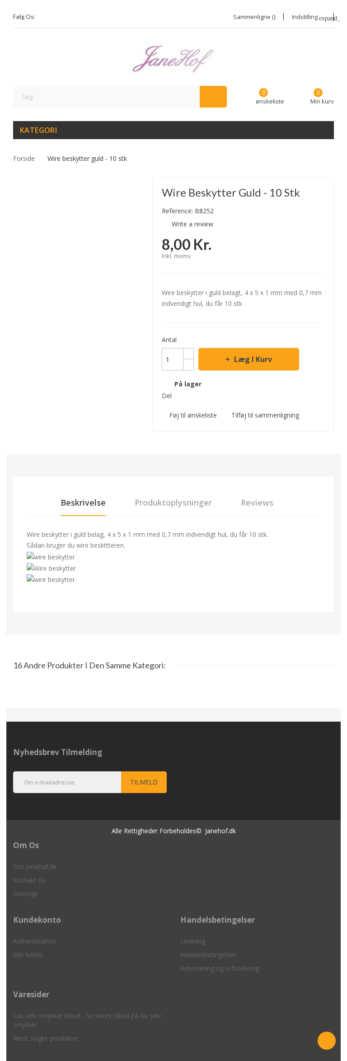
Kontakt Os (29, 880)
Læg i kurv (253, 359)
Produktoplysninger (173, 502)
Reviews (257, 502)
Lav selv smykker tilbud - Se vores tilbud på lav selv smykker (87, 1020)
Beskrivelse (83, 502)
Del (180, 395)
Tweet (197, 395)
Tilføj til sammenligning (265, 415)
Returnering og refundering (219, 968)
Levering (192, 941)
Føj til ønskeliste (193, 415)
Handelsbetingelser (208, 954)
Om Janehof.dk (34, 866)
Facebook (47, 17)
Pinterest (213, 395)
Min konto (28, 954)
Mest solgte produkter (45, 1038)
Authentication (34, 941)
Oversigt (25, 893)
